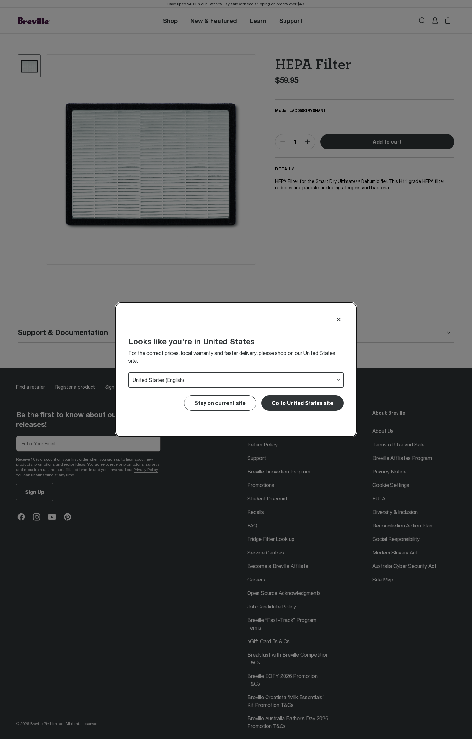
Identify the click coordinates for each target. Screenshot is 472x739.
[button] (302, 403)
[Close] (339, 319)
